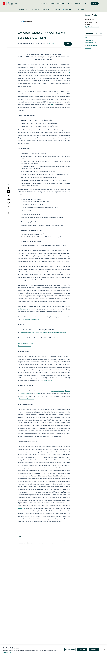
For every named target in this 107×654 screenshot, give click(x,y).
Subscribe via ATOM (91, 45)
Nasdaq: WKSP (32, 540)
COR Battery (31, 543)
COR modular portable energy (58, 540)
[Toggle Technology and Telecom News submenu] (87, 9)
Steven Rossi (40, 543)
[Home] (10, 3)
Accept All (94, 649)
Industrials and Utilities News (69, 9)
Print (86, 37)
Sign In (86, 3)
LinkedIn (22, 393)
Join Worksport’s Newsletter (30, 319)
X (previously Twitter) (58, 391)
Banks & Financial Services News (46, 9)
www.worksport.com (42, 332)
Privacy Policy (7, 652)
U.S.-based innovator (44, 540)
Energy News (35, 9)
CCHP (47, 543)
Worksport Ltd (54, 43)
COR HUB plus (22, 543)
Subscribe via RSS (90, 43)
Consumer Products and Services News (23, 9)
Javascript (88, 48)
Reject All (82, 649)
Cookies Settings (70, 649)
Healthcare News (58, 9)
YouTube (28, 393)
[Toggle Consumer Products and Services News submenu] (29, 9)
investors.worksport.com (27, 332)
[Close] (104, 649)
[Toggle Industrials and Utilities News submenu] (75, 9)
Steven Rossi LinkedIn (24, 346)
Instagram (37, 393)
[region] (53, 649)
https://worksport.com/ (92, 27)
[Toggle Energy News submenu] (40, 9)
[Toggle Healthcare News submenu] (63, 9)
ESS (52, 543)
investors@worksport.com (58, 332)
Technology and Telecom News (81, 9)
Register (94, 3)
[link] (43, 3)
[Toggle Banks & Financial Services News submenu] (52, 9)
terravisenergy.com (47, 380)
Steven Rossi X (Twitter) (25, 343)
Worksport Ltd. (22, 540)
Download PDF (89, 40)
